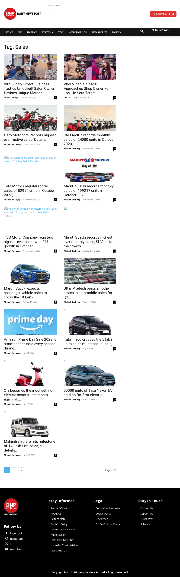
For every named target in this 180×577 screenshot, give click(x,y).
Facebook (16, 533)
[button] (142, 31)
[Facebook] (6, 533)
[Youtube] (6, 549)
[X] (6, 544)
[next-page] (21, 470)
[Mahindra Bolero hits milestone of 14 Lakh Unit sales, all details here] (30, 424)
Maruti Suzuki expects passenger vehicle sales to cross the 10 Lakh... (25, 292)
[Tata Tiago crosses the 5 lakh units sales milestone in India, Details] (90, 322)
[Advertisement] (112, 19)
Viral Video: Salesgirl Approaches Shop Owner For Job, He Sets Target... (87, 88)
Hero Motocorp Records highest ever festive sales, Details (30, 137)
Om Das (68, 97)
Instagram (16, 538)
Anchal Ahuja (11, 97)
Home (7, 41)
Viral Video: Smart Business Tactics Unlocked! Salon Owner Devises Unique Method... (29, 88)
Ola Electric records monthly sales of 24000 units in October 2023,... (89, 139)
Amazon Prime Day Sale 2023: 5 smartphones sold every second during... (30, 343)
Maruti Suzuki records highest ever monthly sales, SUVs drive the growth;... (89, 241)
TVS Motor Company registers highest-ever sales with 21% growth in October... (28, 241)
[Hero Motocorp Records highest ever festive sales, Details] (30, 118)
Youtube (15, 549)
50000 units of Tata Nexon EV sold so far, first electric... (88, 392)
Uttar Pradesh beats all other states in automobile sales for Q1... (88, 292)
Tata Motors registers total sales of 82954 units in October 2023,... (29, 190)
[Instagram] (6, 538)
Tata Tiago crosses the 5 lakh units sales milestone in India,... (89, 341)
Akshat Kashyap (12, 144)
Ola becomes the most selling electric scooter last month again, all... (28, 394)
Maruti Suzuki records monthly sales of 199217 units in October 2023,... (89, 190)
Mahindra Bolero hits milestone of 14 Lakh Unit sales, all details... (29, 445)
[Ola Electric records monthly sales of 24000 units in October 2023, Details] (90, 118)
